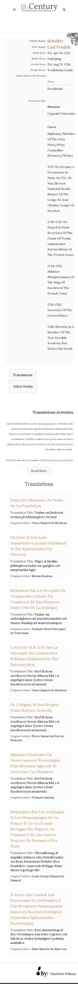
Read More (39, 471)
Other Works (23, 386)
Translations (22, 375)
